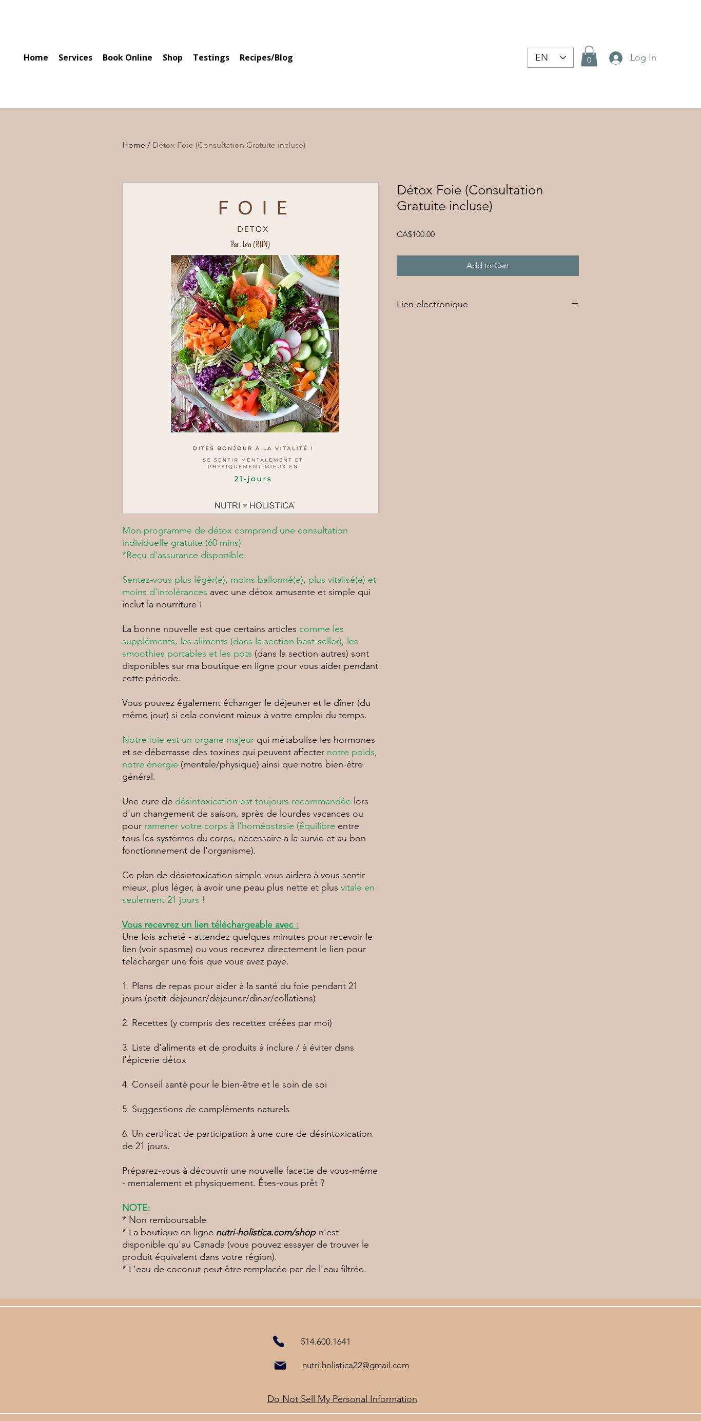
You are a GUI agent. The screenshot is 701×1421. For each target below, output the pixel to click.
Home (133, 145)
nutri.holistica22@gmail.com (355, 1365)
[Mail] (280, 1365)
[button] (589, 56)
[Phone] (278, 1341)
